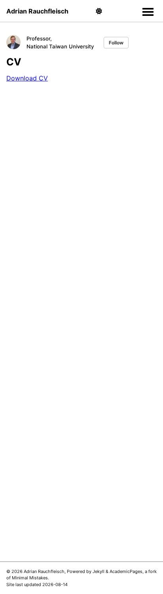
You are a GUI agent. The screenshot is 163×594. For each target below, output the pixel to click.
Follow (116, 43)
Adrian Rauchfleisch (37, 11)
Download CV (27, 78)
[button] (99, 11)
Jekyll (98, 571)
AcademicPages (126, 571)
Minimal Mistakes (30, 578)
